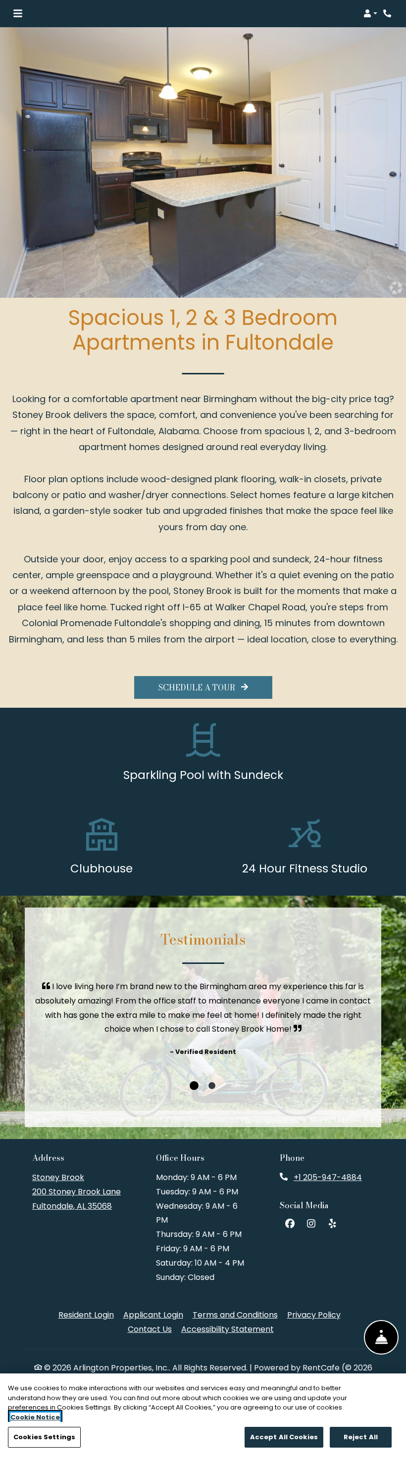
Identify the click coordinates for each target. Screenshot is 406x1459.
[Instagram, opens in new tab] (311, 1224)
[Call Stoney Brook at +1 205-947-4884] (388, 13)
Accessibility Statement (227, 1329)
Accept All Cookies (284, 1437)
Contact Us (150, 1329)
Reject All (361, 1437)
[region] (203, 1416)
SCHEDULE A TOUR (197, 687)
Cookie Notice (35, 1417)
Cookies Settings (44, 1437)
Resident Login (86, 1315)
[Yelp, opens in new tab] (332, 1224)
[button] (370, 13)
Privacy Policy (314, 1315)
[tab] (194, 1086)
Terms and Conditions (235, 1315)
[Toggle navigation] (18, 13)
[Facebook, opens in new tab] (290, 1224)
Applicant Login (153, 1315)
